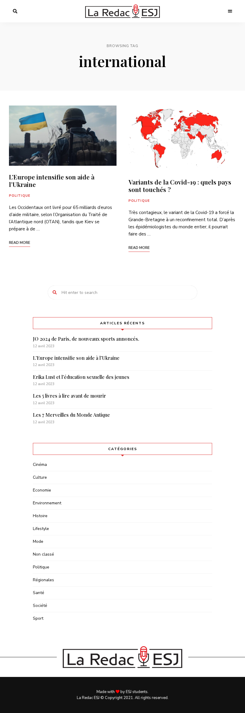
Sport (38, 618)
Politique (19, 195)
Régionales (43, 580)
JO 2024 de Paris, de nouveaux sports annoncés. (86, 339)
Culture (40, 477)
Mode (38, 541)
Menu (230, 11)
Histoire (40, 516)
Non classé (43, 554)
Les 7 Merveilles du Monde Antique (71, 415)
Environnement (47, 503)
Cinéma (40, 464)
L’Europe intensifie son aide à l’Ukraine (51, 180)
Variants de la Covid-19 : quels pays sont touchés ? (179, 185)
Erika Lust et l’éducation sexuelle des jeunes (81, 377)
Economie (42, 490)
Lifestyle (41, 528)
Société (40, 605)
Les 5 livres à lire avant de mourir (69, 396)
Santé (38, 593)
